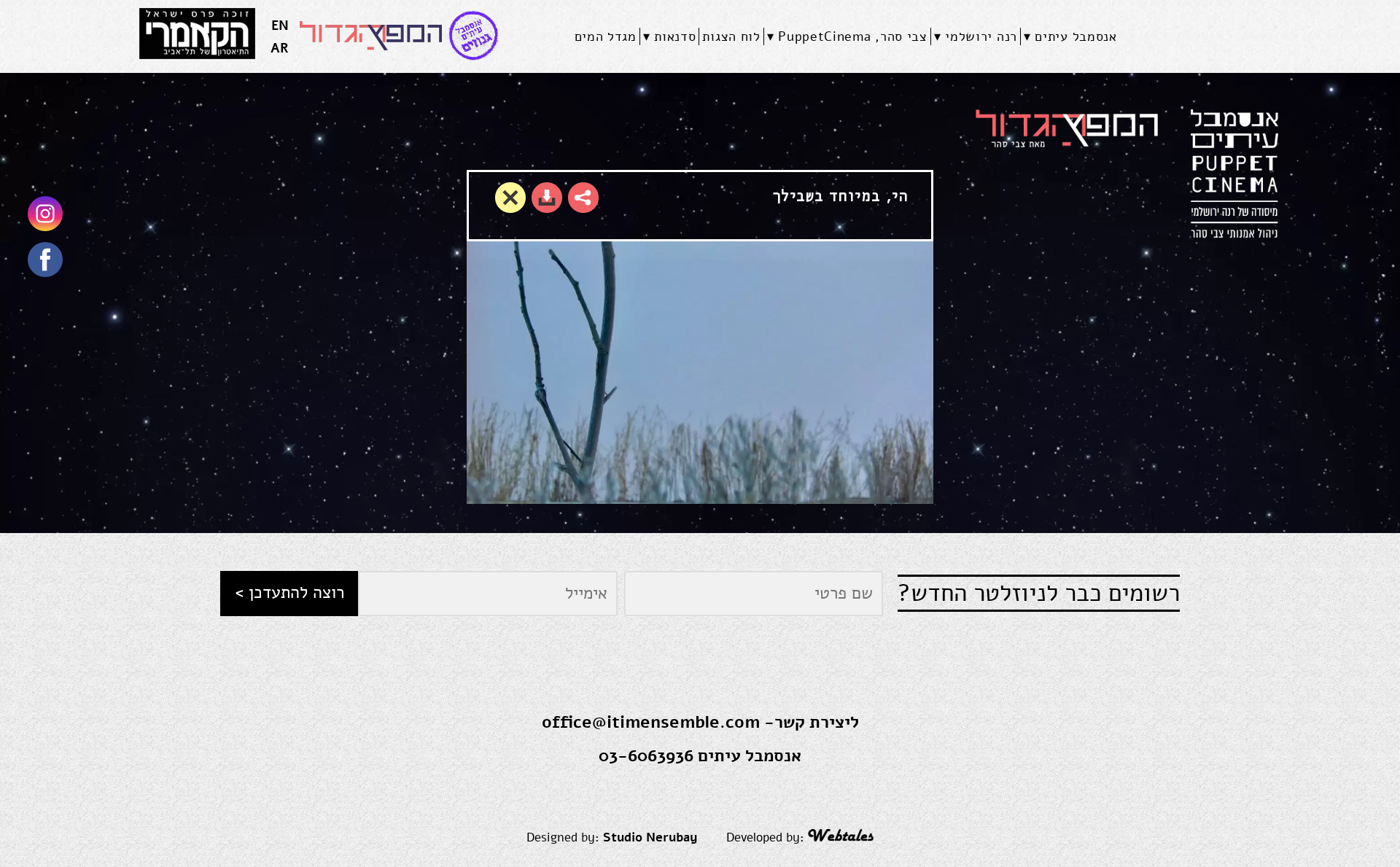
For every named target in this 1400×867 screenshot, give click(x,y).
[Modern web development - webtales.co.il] (841, 837)
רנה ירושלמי (981, 36)
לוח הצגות (731, 36)
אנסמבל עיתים (1075, 36)
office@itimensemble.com (651, 722)
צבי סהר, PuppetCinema (853, 36)
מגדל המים (606, 36)
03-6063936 (646, 755)
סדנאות (675, 36)
